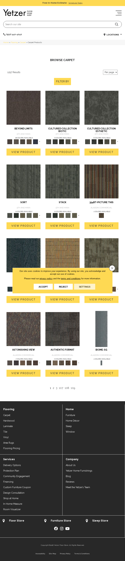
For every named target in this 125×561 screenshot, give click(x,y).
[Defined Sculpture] (55, 363)
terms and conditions (71, 278)
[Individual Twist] (61, 363)
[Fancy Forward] (24, 329)
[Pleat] (29, 215)
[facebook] (56, 529)
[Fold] (22, 215)
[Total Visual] (22, 363)
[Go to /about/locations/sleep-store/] (104, 521)
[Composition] (68, 141)
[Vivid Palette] (113, 289)
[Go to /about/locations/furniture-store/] (62, 521)
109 (73, 388)
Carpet (23, 42)
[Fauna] (29, 141)
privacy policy (46, 278)
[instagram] (61, 529)
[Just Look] (35, 363)
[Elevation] (22, 141)
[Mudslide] (101, 181)
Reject (63, 286)
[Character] (55, 141)
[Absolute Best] (29, 363)
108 (67, 388)
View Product (23, 152)
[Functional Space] (68, 363)
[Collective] (61, 141)
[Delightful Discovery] (101, 255)
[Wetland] (101, 329)
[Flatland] (35, 141)
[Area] (24, 107)
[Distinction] (74, 141)
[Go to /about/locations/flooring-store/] (21, 521)
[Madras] (62, 255)
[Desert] (16, 141)
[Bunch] (16, 215)
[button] (116, 24)
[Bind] (24, 181)
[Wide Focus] (16, 363)
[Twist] (35, 215)
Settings (84, 286)
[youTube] (67, 529)
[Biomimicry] (62, 107)
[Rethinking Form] (74, 363)
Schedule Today (76, 3)
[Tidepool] (24, 255)
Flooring (14, 42)
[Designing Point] (62, 329)
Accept (43, 286)
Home (6, 42)
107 (61, 388)
